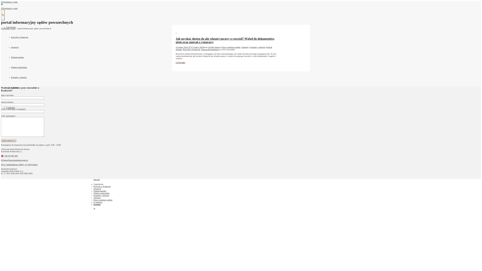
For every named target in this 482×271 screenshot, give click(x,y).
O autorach (10, 108)
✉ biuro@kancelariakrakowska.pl (14, 160)
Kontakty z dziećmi (18, 77)
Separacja (15, 47)
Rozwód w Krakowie (19, 37)
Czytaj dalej (180, 63)
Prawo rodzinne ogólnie (231, 47)
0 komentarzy (214, 50)
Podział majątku (17, 57)
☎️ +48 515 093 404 (9, 156)
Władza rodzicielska (19, 67)
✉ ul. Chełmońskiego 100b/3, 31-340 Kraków (19, 165)
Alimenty (245, 47)
